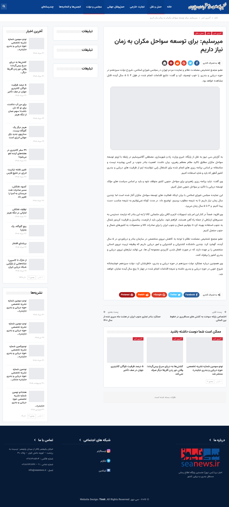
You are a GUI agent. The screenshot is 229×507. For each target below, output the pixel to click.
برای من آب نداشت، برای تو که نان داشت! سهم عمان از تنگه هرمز (16, 110)
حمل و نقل (156, 7)
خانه (169, 7)
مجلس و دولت (94, 7)
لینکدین (103, 471)
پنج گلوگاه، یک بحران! (18, 228)
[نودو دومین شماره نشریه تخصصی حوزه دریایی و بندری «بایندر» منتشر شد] (36, 328)
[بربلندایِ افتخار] (36, 247)
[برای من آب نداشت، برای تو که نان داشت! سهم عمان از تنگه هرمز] (36, 108)
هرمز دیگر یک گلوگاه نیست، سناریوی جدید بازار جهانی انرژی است (17, 133)
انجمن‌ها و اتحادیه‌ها (70, 7)
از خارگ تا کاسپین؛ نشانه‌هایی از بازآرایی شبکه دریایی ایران (16, 263)
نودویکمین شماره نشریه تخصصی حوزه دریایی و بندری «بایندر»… (16, 352)
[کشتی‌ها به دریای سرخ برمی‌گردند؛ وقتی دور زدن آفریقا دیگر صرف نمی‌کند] (165, 350)
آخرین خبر (217, 33)
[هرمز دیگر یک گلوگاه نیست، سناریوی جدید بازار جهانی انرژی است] (36, 131)
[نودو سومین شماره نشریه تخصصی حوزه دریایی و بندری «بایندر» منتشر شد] (204, 350)
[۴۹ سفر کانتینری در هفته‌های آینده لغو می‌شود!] (36, 154)
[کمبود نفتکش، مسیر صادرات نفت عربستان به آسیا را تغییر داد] (36, 191)
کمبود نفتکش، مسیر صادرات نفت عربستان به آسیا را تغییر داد (17, 192)
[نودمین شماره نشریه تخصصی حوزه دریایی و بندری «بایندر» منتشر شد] (36, 373)
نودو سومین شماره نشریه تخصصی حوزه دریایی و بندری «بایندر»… (16, 44)
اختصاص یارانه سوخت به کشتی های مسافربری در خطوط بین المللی (198, 318)
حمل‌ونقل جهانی (116, 7)
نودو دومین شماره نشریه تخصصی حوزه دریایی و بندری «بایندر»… (16, 329)
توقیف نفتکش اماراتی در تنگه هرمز (16, 211)
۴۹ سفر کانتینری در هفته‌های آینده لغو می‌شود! (16, 153)
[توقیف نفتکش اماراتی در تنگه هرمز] (36, 213)
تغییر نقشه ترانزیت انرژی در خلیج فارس (16, 171)
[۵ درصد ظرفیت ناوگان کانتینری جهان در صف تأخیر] (125, 350)
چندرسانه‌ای (47, 7)
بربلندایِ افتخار (19, 244)
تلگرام (104, 461)
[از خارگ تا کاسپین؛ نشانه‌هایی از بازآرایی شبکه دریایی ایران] (36, 264)
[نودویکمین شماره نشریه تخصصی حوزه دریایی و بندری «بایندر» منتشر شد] (36, 350)
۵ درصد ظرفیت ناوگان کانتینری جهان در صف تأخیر (17, 88)
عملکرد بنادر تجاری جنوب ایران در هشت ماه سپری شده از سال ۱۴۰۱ (131, 318)
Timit (102, 500)
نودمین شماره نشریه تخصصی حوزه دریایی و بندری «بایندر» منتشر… (16, 374)
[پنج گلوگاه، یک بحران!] (36, 230)
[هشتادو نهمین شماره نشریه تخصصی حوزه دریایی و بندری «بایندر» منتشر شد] (36, 396)
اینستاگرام (102, 451)
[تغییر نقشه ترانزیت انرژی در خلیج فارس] (36, 174)
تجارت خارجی (137, 7)
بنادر (208, 33)
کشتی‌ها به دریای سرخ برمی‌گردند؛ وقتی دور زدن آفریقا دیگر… (16, 67)
